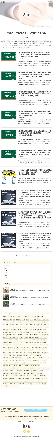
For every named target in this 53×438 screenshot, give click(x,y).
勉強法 (17, 324)
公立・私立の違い (20, 334)
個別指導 (5, 273)
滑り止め (9, 350)
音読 (14, 327)
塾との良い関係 (36, 363)
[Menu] (51, 1)
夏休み (13, 352)
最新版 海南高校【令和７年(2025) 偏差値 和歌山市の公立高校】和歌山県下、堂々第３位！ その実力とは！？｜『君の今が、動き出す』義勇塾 (35, 94)
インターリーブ (31, 345)
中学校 (17, 322)
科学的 (26, 345)
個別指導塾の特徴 (14, 373)
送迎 (42, 352)
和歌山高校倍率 (6, 319)
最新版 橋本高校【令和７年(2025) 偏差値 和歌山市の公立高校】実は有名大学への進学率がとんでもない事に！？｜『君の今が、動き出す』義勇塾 (35, 74)
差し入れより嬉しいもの (13, 365)
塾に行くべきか (47, 357)
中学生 (4, 386)
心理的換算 (17, 340)
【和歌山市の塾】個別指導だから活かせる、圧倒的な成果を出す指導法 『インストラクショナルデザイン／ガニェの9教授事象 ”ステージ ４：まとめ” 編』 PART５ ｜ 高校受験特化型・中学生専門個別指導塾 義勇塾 (35, 193)
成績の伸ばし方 (27, 381)
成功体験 (32, 332)
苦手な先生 (5, 332)
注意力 (4, 334)
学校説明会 (39, 342)
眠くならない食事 (6, 375)
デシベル (4, 347)
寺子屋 (25, 352)
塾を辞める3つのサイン (18, 368)
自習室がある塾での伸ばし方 (37, 381)
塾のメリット (35, 357)
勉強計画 (28, 340)
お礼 (31, 363)
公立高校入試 (18, 319)
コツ (10, 324)
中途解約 (30, 357)
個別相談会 (5, 345)
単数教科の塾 (5, 378)
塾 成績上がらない (27, 370)
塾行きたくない (6, 370)
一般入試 (31, 334)
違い (11, 329)
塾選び (19, 316)
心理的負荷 (37, 337)
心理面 (44, 329)
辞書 (16, 350)
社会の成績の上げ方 (6, 381)
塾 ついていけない (19, 370)
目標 (42, 322)
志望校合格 (13, 322)
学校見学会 (45, 342)
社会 (46, 383)
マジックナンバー (46, 319)
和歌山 (38, 316)
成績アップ (6, 277)
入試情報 (26, 324)
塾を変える (40, 329)
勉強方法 (29, 383)
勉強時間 (39, 319)
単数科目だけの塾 (22, 375)
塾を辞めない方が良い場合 (7, 368)
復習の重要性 (19, 355)
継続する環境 (17, 357)
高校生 (27, 319)
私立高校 (26, 334)
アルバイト (10, 355)
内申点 (10, 327)
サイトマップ (32, 421)
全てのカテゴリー (7, 266)
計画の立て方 (34, 340)
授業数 (15, 329)
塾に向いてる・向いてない (35, 360)
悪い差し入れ (5, 365)
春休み (21, 352)
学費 (45, 324)
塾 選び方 (41, 370)
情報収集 (37, 345)
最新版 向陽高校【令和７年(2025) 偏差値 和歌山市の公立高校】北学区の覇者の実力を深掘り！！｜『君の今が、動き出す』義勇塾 (35, 133)
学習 (14, 345)
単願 (39, 334)
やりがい (29, 347)
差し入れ (27, 363)
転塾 (11, 316)
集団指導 (34, 327)
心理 (18, 332)
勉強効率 (41, 345)
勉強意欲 (44, 347)
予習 (48, 324)
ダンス (21, 327)
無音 (45, 345)
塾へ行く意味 (18, 360)
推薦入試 (35, 334)
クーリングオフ (24, 357)
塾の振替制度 (35, 370)
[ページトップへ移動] (50, 410)
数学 (33, 383)
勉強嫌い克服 (11, 332)
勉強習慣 (38, 352)
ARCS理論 (17, 347)
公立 (14, 319)
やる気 (35, 319)
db (8, 347)
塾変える (14, 316)
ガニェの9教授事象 (42, 350)
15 (36, 255)
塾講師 (14, 355)
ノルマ (46, 322)
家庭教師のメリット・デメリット (18, 363)
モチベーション (23, 347)
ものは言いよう (43, 337)
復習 (4, 327)
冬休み (17, 352)
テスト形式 (26, 337)
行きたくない (15, 386)
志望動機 (4, 355)
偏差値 (26, 316)
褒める (40, 347)
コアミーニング (21, 350)
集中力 (4, 329)
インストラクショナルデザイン (12, 337)
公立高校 (5, 270)
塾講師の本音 (27, 365)
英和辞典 (27, 350)
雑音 (49, 345)
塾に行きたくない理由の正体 (38, 368)
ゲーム (17, 327)
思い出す (22, 332)
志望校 (21, 322)
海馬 (46, 340)
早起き (35, 324)
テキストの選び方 (38, 355)
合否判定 (11, 340)
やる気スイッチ (23, 340)
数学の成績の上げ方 (35, 375)
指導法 (4, 337)
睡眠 (4, 322)
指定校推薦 (27, 332)
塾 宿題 (4, 383)
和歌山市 (4, 316)
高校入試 (10, 345)
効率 (39, 324)
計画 (39, 340)
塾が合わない (47, 368)
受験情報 (34, 329)
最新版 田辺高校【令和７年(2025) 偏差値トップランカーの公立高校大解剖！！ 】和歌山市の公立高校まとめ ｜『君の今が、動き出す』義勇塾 (35, 55)
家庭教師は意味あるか (7, 363)
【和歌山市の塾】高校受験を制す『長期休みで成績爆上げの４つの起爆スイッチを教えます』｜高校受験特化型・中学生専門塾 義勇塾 (35, 172)
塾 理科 (32, 378)
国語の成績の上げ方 (12, 378)
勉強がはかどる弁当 (14, 375)
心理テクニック (6, 340)
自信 (33, 347)
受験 (11, 319)
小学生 (31, 319)
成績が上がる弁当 (40, 373)
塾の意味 (41, 357)
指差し (47, 327)
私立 (42, 324)
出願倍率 (30, 329)
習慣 (42, 316)
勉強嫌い (5, 275)
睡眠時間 (7, 322)
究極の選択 (12, 347)
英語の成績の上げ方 (25, 378)
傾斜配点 (31, 324)
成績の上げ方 (25, 355)
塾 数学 (28, 375)
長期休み (9, 352)
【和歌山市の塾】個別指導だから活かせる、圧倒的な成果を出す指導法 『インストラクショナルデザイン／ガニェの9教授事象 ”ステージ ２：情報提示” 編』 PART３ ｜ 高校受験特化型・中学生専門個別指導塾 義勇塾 (35, 236)
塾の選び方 (31, 355)
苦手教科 (39, 327)
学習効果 (4, 352)
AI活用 (13, 357)
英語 (39, 383)
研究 (13, 350)
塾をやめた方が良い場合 (35, 365)
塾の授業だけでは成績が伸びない (17, 381)
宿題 (7, 327)
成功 (4, 324)
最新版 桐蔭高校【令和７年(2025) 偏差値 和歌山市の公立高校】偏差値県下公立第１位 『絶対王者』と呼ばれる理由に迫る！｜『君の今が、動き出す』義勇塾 (35, 152)
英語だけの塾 (42, 375)
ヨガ (36, 332)
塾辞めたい (12, 370)
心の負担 (20, 337)
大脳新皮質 (5, 342)
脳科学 (17, 345)
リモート (46, 352)
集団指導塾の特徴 (6, 373)
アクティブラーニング (28, 327)
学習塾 (25, 322)
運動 (39, 332)
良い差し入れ (42, 363)
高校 (29, 316)
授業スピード (20, 329)
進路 (11, 386)
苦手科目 (46, 334)
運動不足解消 (44, 332)
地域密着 (34, 352)
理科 (42, 383)
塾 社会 (45, 378)
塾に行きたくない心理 (27, 368)
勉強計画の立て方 (32, 342)
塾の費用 (43, 360)
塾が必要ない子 (6, 360)
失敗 (7, 324)
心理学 (44, 327)
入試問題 (4, 350)
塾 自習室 (45, 381)
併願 (42, 334)
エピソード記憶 (20, 342)
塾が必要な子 (12, 360)
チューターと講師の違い (31, 373)
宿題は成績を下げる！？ (12, 383)
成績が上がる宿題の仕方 (22, 383)
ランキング (34, 316)
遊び (15, 332)
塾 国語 (19, 378)
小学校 (23, 319)
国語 (36, 383)
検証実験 (21, 345)
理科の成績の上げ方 (39, 378)
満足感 (36, 347)
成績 (28, 322)
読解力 (8, 329)
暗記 (8, 386)
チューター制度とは (22, 373)
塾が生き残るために (6, 357)
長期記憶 (10, 342)
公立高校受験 (38, 322)
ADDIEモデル (31, 337)
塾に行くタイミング (25, 360)
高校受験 (5, 268)
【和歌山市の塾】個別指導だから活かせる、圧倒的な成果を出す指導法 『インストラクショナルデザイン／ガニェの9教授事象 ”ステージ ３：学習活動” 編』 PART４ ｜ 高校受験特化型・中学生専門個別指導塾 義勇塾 (35, 215)
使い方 (36, 350)
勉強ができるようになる (11, 334)
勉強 (22, 316)
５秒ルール (21, 324)
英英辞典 (31, 350)
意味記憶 (26, 342)
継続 (13, 324)
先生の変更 (21, 365)
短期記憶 (14, 342)
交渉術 (42, 340)
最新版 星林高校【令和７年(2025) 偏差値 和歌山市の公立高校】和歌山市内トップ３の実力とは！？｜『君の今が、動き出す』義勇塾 (35, 113)
